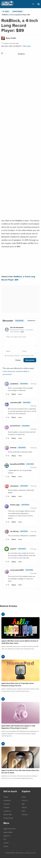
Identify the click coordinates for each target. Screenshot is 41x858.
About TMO (7, 814)
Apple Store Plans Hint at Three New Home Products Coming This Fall (17, 684)
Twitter (5, 797)
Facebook (7, 800)
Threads (6, 807)
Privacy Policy (8, 818)
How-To (25, 800)
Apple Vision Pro (9, 828)
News (24, 797)
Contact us (7, 811)
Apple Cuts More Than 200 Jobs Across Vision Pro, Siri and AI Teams (20, 771)
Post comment (29, 360)
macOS (6, 843)
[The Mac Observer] (7, 4)
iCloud (5, 846)
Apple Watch (7, 832)
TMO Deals (27, 46)
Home (7, 11)
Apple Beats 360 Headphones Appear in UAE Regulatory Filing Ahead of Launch (18, 727)
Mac (23, 804)
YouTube (6, 804)
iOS (4, 839)
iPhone (24, 807)
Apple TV (6, 835)
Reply (14, 394)
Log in (22, 332)
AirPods (25, 814)
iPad (23, 811)
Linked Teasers (17, 11)
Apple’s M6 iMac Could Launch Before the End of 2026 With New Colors (19, 642)
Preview (18, 360)
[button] (33, 4)
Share (20, 394)
